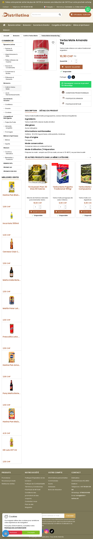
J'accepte (31, 532)
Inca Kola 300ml (11, 223)
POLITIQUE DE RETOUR (32, 490)
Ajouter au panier (71, 67)
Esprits (7, 144)
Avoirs (50, 484)
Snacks (8, 108)
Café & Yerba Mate (10, 88)
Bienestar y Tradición (9, 158)
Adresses (51, 487)
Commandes (53, 481)
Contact (6, 7)
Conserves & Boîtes (10, 72)
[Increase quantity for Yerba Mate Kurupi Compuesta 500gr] (90, 206)
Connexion (68, 7)
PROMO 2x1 (8, 167)
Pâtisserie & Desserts (9, 78)
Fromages (9, 132)
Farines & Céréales (9, 49)
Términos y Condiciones (34, 487)
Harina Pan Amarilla (12, 365)
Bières (7, 140)
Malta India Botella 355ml (12, 280)
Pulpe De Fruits (10, 122)
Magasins (28, 507)
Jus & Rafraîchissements (12, 94)
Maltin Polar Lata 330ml (12, 308)
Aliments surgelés (8, 127)
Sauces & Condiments (10, 67)
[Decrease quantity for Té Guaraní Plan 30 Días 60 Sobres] (40, 208)
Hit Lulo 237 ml (10, 450)
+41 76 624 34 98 (26, 7)
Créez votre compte (82, 7)
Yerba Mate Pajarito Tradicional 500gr (63, 187)
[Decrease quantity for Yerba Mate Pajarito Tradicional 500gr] (65, 208)
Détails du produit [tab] (48, 110)
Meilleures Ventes (10, 177)
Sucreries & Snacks (41, 25)
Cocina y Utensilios (9, 153)
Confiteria (8, 104)
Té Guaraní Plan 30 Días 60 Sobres (37, 187)
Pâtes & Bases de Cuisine (11, 61)
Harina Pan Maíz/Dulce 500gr (12, 422)
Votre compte (55, 472)
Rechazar (13, 532)
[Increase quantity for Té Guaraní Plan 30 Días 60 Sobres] (40, 206)
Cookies (8, 112)
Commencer (7, 40)
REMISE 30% (8, 163)
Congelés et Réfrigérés (61, 25)
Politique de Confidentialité (35, 484)
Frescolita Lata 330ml (12, 337)
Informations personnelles (58, 478)
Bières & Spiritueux (81, 25)
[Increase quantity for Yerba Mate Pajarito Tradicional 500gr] (65, 206)
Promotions (6, 478)
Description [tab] (31, 110)
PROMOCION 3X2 (10, 171)
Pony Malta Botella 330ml (12, 393)
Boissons (26, 25)
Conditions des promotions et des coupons (32, 495)
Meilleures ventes (8, 484)
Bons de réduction (55, 490)
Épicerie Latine (14, 25)
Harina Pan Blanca (12, 195)
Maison (6, 30)
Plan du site (29, 504)
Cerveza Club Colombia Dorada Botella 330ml (12, 252)
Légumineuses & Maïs (11, 55)
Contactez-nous (31, 501)
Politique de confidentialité (15, 528)
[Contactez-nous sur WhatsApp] (88, 9)
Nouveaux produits (9, 481)
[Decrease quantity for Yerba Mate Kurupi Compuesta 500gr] (90, 208)
